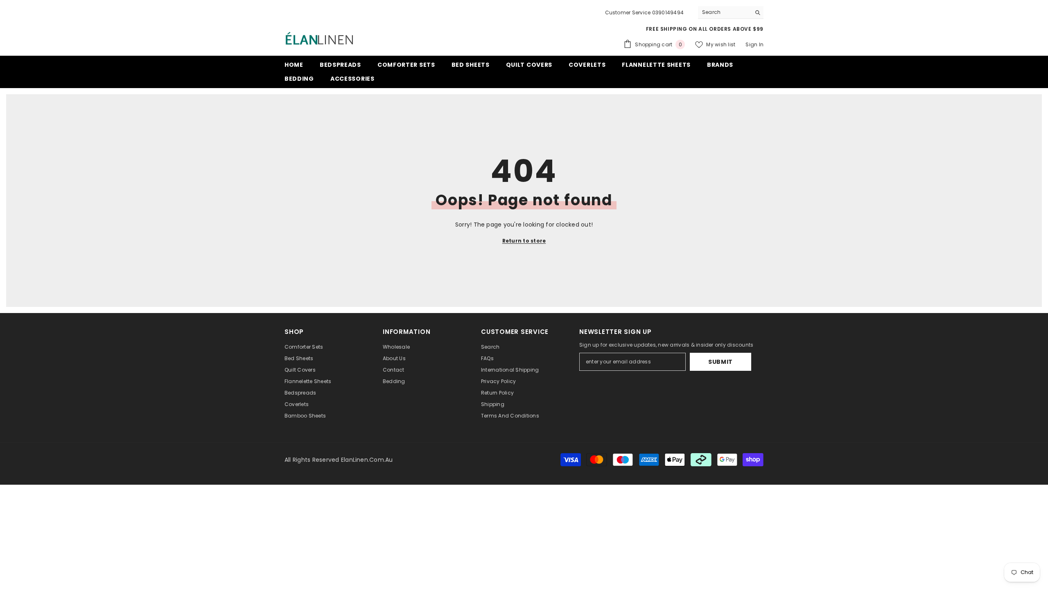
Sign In (754, 44)
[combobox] (724, 12)
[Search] (730, 12)
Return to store (524, 240)
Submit (720, 362)
